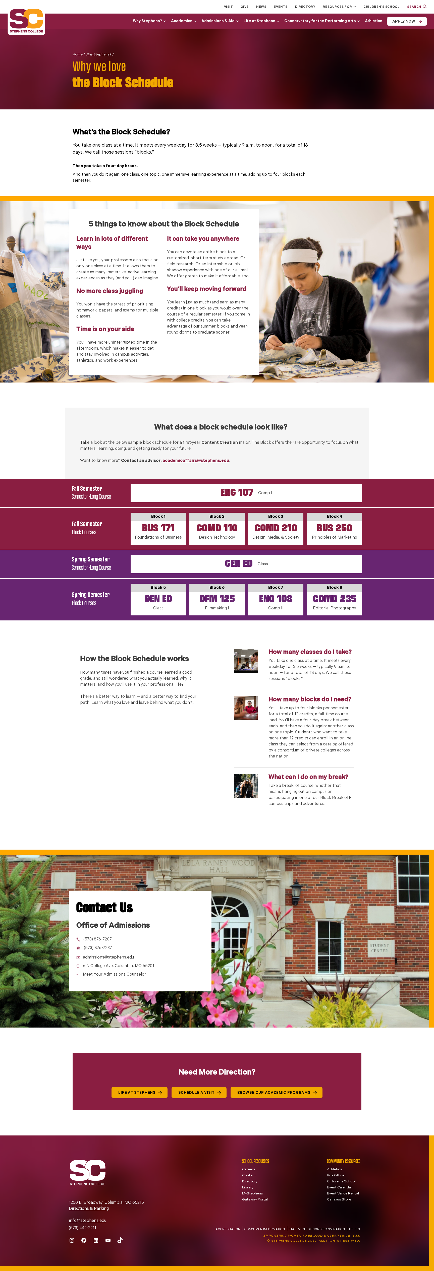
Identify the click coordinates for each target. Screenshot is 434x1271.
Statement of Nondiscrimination (317, 1229)
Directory (305, 7)
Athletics (373, 21)
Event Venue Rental (343, 1193)
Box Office (335, 1175)
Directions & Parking (89, 1209)
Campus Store (339, 1199)
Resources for (337, 7)
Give (245, 7)
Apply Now (403, 22)
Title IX (354, 1229)
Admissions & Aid (218, 21)
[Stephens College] (26, 21)
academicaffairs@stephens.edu (195, 461)
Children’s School (381, 7)
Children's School (341, 1181)
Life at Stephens (259, 21)
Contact (249, 1175)
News (261, 7)
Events (281, 7)
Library (247, 1187)
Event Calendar (339, 1187)
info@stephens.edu (87, 1221)
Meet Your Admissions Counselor (114, 975)
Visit (228, 7)
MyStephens (252, 1193)
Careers (248, 1169)
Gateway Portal (255, 1199)
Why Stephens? (147, 21)
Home (78, 54)
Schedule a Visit (196, 1093)
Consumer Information (264, 1229)
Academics (181, 21)
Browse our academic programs (274, 1093)
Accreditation (227, 1229)
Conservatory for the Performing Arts (320, 21)
